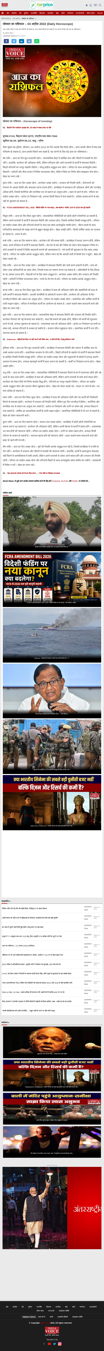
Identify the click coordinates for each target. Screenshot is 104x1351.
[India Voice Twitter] (54, 1345)
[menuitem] (8, 13)
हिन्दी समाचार (6, 18)
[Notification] (90, 6)
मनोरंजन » (5, 1022)
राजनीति (33, 13)
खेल (57, 13)
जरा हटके (100, 13)
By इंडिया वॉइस (8, 33)
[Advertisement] (52, 1273)
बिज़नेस (41, 13)
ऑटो (62, 13)
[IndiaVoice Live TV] (95, 5)
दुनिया (26, 13)
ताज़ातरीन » (6, 901)
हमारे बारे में (41, 1317)
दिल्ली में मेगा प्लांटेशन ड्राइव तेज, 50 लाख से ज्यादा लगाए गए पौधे (29, 128)
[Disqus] (52, 864)
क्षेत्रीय (14, 13)
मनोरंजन (70, 13)
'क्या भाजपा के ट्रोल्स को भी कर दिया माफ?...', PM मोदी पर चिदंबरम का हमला (33, 473)
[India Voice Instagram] (60, 1345)
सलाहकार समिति (64, 1310)
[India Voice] (5, 6)
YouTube (65, 481)
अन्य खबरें (16, 18)
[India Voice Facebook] (44, 1345)
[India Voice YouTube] (49, 1345)
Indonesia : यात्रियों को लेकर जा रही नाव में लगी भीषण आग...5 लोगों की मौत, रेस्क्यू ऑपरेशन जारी (40, 339)
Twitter (75, 481)
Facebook (55, 481)
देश (20, 13)
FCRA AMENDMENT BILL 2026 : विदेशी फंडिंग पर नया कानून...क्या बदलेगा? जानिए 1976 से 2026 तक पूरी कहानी (48, 207)
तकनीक (50, 13)
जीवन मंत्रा (90, 13)
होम (8, 13)
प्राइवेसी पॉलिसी (63, 1317)
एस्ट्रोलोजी (79, 13)
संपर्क (51, 1317)
